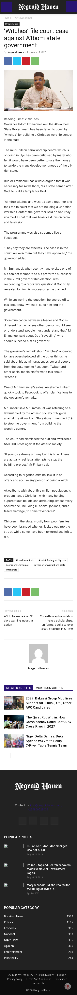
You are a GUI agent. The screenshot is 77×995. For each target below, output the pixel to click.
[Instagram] (33, 820)
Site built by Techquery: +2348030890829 (31, 975)
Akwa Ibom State (25, 560)
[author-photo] (38, 662)
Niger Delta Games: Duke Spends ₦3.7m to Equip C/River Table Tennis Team (46, 740)
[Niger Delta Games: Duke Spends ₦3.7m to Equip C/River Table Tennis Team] (14, 741)
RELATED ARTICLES (18, 688)
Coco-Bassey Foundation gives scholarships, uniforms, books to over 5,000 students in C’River (56, 623)
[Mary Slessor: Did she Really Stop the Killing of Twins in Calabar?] (14, 890)
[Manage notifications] (68, 986)
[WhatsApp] (35, 61)
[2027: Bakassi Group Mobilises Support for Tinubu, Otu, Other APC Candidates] (14, 703)
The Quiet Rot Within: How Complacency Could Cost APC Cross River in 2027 (48, 721)
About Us (38, 983)
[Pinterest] (26, 61)
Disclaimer (61, 979)
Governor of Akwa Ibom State (49, 564)
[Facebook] (8, 61)
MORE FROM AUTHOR (49, 688)
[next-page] (12, 755)
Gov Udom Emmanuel (17, 564)
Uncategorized (23, 17)
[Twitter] (17, 61)
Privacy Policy (14, 979)
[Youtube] (54, 821)
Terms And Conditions (38, 979)
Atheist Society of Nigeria (52, 560)
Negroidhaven (16, 51)
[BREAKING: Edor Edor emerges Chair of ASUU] (14, 851)
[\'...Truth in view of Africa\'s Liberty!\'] (38, 7)
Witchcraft (11, 569)
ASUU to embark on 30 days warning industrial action (18, 620)
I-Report (61, 975)
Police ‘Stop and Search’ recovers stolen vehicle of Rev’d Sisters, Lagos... (49, 869)
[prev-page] (6, 755)
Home (7, 17)
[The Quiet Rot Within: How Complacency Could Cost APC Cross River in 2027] (14, 722)
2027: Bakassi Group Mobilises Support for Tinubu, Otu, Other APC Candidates (49, 702)
